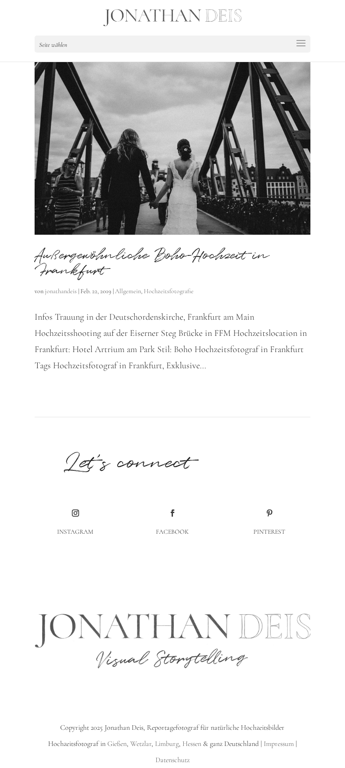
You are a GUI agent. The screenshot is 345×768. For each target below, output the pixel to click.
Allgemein (128, 291)
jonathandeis (61, 291)
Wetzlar (140, 743)
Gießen (117, 743)
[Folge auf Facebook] (172, 513)
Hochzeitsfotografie (169, 291)
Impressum (279, 743)
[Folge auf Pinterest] (269, 513)
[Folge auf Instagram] (75, 513)
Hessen (191, 743)
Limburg (166, 743)
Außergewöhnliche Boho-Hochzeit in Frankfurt (152, 263)
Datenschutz (172, 759)
